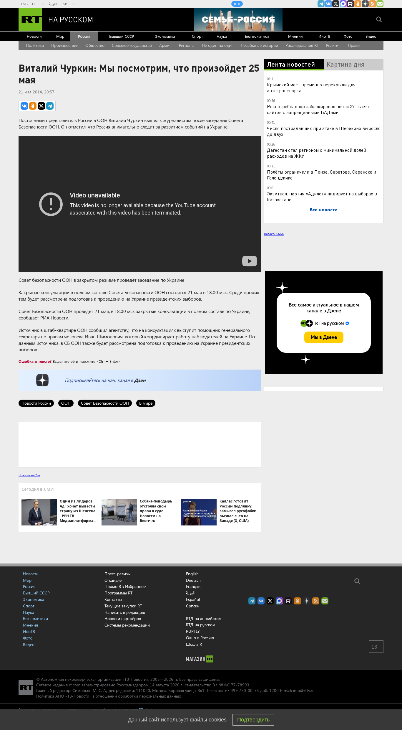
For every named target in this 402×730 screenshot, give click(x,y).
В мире (145, 403)
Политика (35, 45)
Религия (333, 45)
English (192, 573)
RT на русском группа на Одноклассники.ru (357, 3)
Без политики (257, 36)
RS (73, 3)
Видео (371, 36)
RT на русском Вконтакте (328, 3)
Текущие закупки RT (123, 606)
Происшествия (64, 45)
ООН (66, 403)
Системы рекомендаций (127, 625)
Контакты (113, 599)
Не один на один (218, 45)
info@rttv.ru (304, 690)
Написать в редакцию (124, 612)
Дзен (140, 380)
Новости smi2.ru (29, 475)
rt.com (74, 685)
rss (372, 3)
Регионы (187, 45)
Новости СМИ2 (274, 234)
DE (34, 3)
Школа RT (195, 644)
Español (193, 599)
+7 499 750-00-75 (241, 690)
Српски (193, 605)
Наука (222, 36)
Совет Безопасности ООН (105, 403)
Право (354, 45)
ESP (64, 3)
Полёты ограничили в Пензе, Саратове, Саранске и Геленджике (321, 175)
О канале (113, 580)
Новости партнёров (122, 618)
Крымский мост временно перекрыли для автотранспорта (311, 87)
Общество (94, 45)
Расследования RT (302, 45)
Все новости (324, 209)
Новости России (36, 403)
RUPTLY (193, 631)
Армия (165, 45)
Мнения (295, 36)
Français (193, 586)
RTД (237, 3)
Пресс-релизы (117, 573)
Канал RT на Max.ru (343, 3)
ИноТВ (324, 36)
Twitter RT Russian (335, 3)
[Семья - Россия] (238, 19)
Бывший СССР (121, 36)
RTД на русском (200, 624)
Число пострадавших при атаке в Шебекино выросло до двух (324, 131)
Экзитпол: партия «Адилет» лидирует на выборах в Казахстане (322, 196)
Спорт (197, 36)
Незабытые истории (259, 45)
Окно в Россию (200, 637)
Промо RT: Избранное (125, 586)
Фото (348, 36)
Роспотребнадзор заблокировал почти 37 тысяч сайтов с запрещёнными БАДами (318, 109)
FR (42, 3)
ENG (24, 3)
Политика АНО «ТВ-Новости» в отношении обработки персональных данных (108, 696)
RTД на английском (204, 618)
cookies (218, 720)
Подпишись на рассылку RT (379, 3)
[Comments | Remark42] (140, 444)
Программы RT (118, 593)
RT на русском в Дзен (365, 3)
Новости (34, 36)
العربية (53, 3)
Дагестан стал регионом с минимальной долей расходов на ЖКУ (316, 153)
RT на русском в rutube (350, 3)
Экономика (165, 36)
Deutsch (193, 580)
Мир (60, 36)
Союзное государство (132, 45)
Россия (84, 36)
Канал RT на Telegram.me (321, 3)
